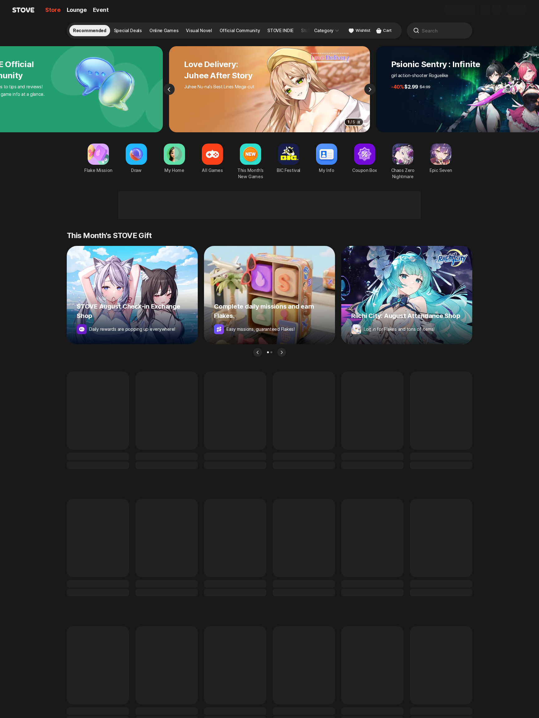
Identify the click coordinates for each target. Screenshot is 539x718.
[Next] (370, 89)
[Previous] (169, 89)
